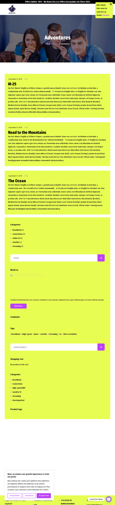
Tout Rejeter (29, 496)
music (36, 334)
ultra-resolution (70, 334)
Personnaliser (15, 496)
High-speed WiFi (18, 388)
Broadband (16, 230)
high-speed (27, 334)
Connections (17, 234)
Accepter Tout (44, 496)
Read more (18, 306)
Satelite (15, 242)
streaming (53, 334)
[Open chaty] (109, 499)
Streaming (16, 246)
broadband (15, 334)
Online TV (16, 238)
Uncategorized (18, 400)
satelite (44, 334)
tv (60, 334)
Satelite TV (16, 392)
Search (101, 347)
